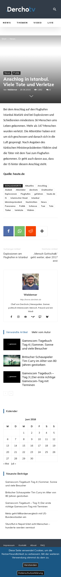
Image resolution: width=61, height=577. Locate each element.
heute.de (51, 194)
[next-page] (11, 393)
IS (6, 198)
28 (15, 458)
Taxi (43, 206)
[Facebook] (8, 231)
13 (7, 445)
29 (23, 458)
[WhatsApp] (20, 231)
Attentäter (21, 189)
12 (54, 439)
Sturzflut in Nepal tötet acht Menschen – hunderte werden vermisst (27, 525)
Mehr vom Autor (41, 332)
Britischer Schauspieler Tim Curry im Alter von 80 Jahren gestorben (39, 360)
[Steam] (34, 317)
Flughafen (25, 194)
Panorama (10, 206)
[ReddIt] (31, 231)
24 (39, 452)
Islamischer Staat (19, 198)
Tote (51, 206)
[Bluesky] (48, 317)
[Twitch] (41, 317)
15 (23, 445)
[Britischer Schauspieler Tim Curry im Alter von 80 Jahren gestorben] (11, 361)
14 (15, 445)
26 (54, 452)
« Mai (6, 463)
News (12, 38)
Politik (16, 73)
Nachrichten (31, 202)
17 (39, 445)
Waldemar (12, 89)
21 (15, 452)
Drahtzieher (47, 189)
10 (39, 439)
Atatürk (8, 189)
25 (46, 452)
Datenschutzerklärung (30, 572)
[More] (42, 231)
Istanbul (35, 198)
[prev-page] (5, 393)
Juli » (13, 463)
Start (4, 38)
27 (7, 458)
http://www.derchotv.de (30, 299)
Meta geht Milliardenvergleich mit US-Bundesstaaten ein (26, 515)
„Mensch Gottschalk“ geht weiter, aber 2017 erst (44, 257)
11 (46, 439)
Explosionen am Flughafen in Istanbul (15, 255)
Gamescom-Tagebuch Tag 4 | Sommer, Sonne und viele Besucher (37, 344)
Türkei (8, 210)
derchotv (33, 189)
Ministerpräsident (13, 202)
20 (7, 452)
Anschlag (42, 185)
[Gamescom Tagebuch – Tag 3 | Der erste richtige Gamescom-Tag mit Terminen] (11, 377)
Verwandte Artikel (17, 332)
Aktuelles (29, 185)
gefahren (38, 194)
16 (31, 445)
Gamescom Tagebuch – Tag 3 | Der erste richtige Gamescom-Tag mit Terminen (28, 504)
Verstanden (30, 564)
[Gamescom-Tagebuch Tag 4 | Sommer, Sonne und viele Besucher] (11, 344)
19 (54, 445)
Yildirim (30, 210)
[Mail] (27, 317)
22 (23, 452)
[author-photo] (30, 289)
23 (31, 452)
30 (31, 458)
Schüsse (33, 206)
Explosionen (11, 194)
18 (46, 445)
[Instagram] (20, 317)
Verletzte (19, 210)
